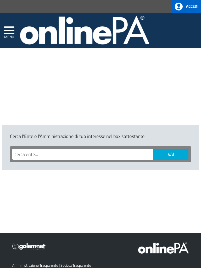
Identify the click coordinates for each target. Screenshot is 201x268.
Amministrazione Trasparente (35, 265)
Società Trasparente (75, 265)
